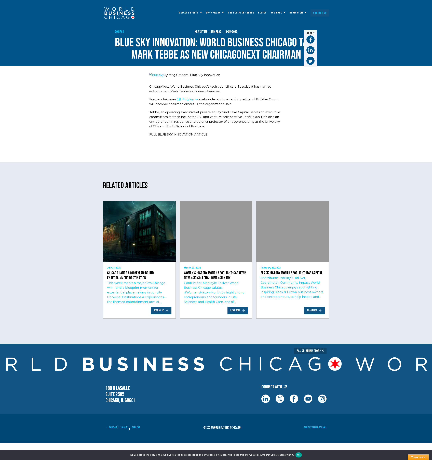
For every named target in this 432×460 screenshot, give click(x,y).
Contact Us (320, 13)
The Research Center (241, 12)
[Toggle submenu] (201, 12)
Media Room (296, 12)
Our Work (276, 12)
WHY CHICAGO (213, 12)
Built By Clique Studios (315, 427)
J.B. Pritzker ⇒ (187, 99)
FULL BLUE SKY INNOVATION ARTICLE (178, 134)
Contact (113, 427)
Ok (298, 454)
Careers (136, 427)
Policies (124, 427)
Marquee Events (188, 12)
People (262, 12)
